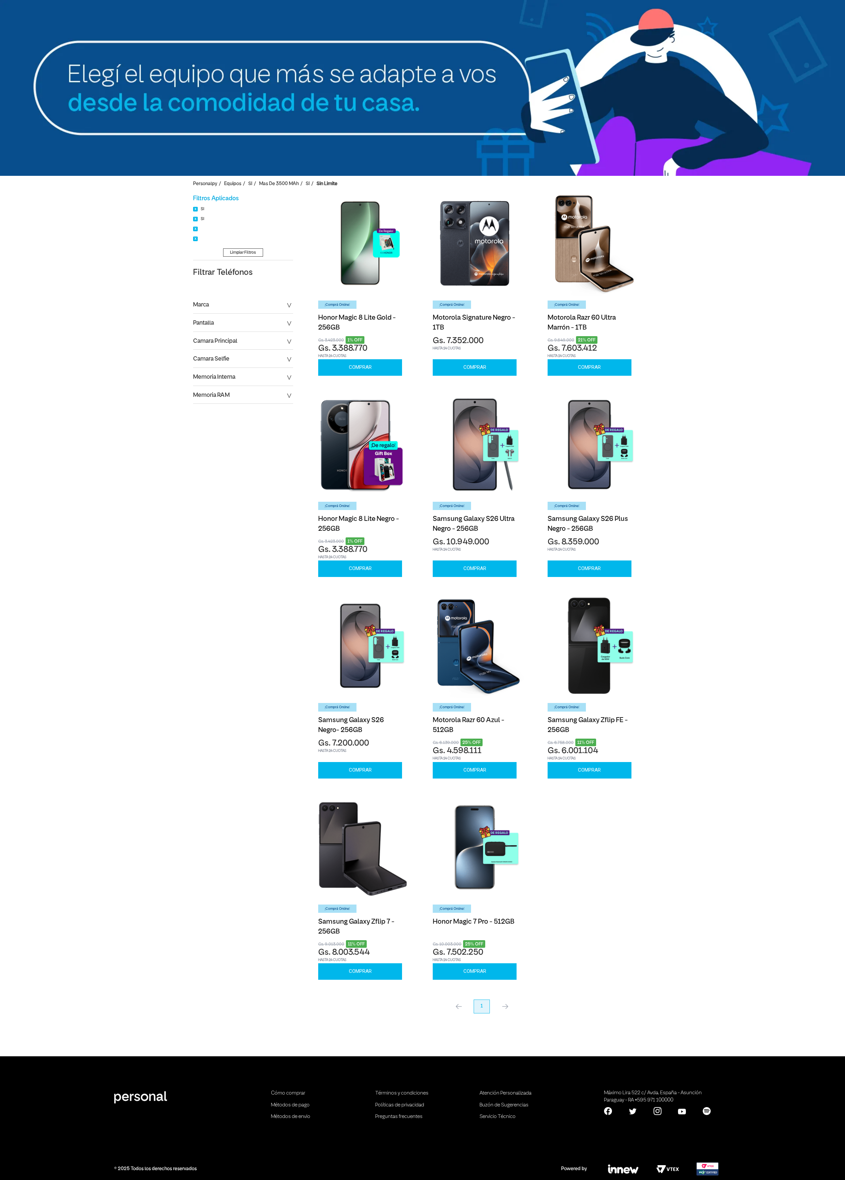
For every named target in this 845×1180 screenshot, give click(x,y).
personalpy (205, 184)
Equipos (232, 184)
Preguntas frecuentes (398, 1116)
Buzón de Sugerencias (504, 1105)
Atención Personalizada (505, 1093)
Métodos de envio (290, 1116)
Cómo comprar (288, 1093)
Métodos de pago (290, 1105)
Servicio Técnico (498, 1116)
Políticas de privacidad (399, 1105)
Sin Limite (327, 184)
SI (250, 184)
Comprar (360, 367)
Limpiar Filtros (243, 252)
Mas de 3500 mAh (279, 184)
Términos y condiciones (401, 1093)
